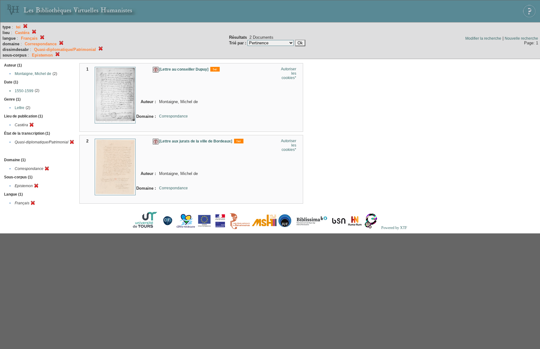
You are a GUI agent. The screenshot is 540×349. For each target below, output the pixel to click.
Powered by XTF (394, 228)
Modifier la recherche (483, 38)
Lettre (19, 108)
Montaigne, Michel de (33, 74)
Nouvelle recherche (521, 38)
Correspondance (173, 116)
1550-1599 (24, 91)
